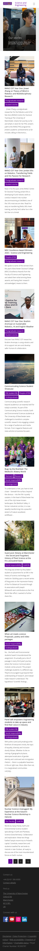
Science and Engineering (20, 4)
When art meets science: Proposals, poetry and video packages (17, 637)
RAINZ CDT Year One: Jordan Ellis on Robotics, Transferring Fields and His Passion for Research (19, 173)
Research (18, 476)
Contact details (9, 882)
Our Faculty (10, 821)
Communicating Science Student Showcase (19, 387)
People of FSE (11, 257)
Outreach (9, 476)
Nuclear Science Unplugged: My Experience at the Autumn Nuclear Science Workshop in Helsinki (18, 813)
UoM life (26, 565)
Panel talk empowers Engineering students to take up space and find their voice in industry (19, 722)
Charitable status (21, 943)
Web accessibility (17, 939)
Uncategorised (11, 484)
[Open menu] (34, 4)
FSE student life (11, 393)
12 (28, 861)
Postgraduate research (15, 100)
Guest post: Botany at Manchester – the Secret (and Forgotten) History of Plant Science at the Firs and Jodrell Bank (19, 557)
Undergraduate (12, 397)
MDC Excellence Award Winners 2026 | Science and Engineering (18, 251)
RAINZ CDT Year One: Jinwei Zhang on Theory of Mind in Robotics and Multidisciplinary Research (18, 92)
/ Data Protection (19, 936)
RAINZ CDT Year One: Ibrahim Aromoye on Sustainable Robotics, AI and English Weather (19, 324)
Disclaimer (7, 936)
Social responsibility (13, 480)
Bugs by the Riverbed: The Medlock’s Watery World (16, 470)
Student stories (12, 104)
